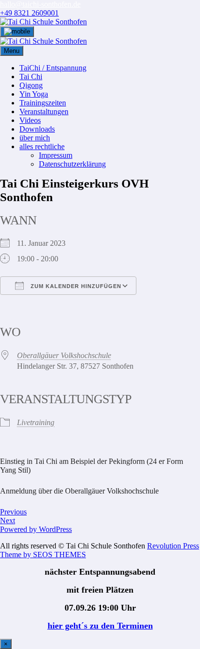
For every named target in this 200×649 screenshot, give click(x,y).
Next (7, 520)
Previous (13, 512)
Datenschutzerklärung (72, 164)
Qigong (31, 85)
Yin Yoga (33, 94)
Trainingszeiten (42, 103)
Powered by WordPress (36, 529)
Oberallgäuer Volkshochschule (64, 355)
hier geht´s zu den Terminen (100, 626)
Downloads (37, 129)
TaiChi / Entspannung (52, 68)
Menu (11, 50)
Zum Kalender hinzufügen (75, 286)
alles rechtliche (42, 146)
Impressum (55, 155)
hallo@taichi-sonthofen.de (40, 4)
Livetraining (35, 422)
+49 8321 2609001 (29, 13)
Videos (30, 120)
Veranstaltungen (43, 111)
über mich (34, 138)
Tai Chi (30, 76)
